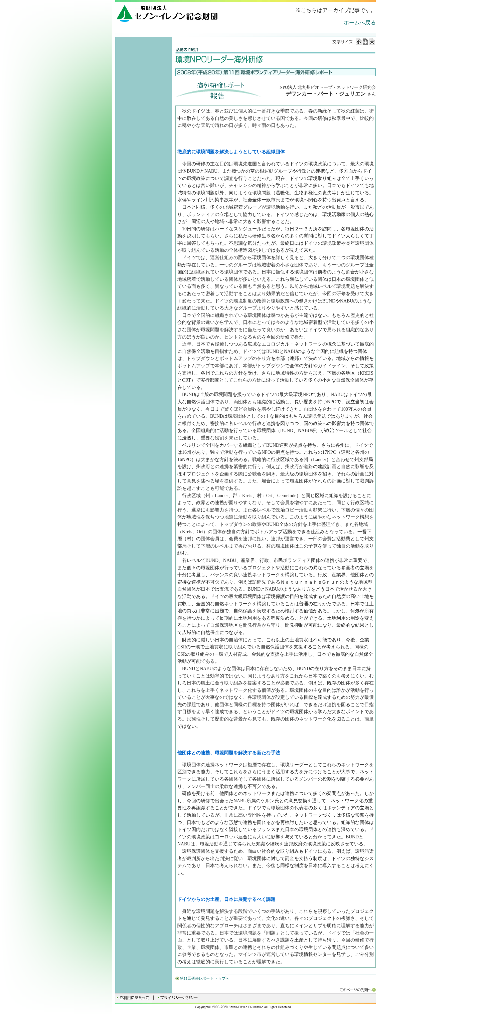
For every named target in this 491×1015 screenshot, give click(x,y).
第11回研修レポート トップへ (204, 978)
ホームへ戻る (360, 22)
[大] (372, 41)
